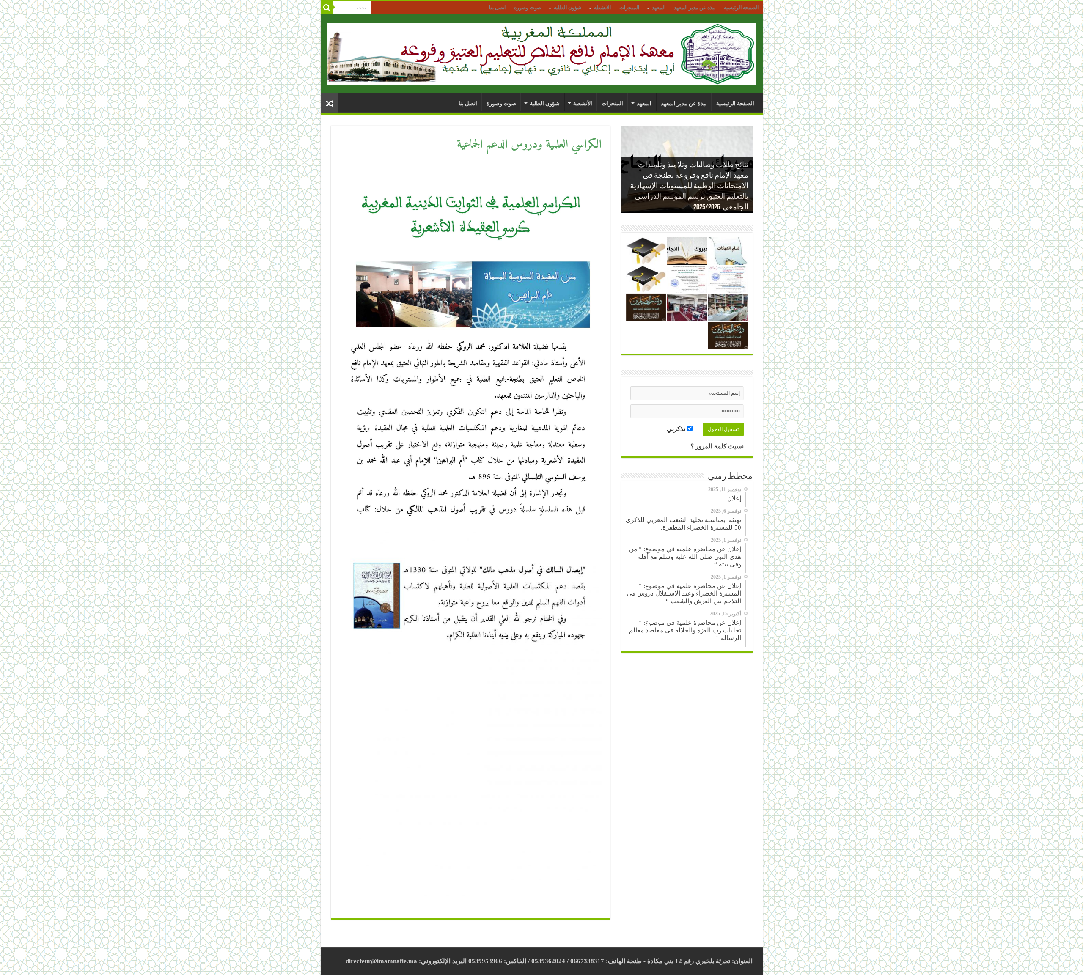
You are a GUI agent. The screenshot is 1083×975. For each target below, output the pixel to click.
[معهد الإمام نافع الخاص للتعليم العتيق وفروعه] (541, 52)
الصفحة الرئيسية (741, 8)
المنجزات (629, 8)
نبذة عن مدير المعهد (694, 8)
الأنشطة (602, 8)
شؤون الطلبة (567, 8)
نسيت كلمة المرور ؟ (717, 446)
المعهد (658, 8)
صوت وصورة (527, 8)
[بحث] (327, 7)
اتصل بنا (497, 8)
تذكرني (677, 429)
